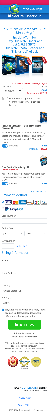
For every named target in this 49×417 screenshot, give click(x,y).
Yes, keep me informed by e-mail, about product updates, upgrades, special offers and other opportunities (25, 313)
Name (5, 260)
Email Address (9, 273)
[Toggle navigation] (5, 9)
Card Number (9, 215)
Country (6, 285)
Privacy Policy (25, 398)
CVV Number (8, 240)
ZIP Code (6, 298)
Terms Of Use (24, 405)
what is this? (21, 246)
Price (44, 86)
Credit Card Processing (24, 367)
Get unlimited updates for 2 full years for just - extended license (25, 102)
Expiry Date (7, 228)
